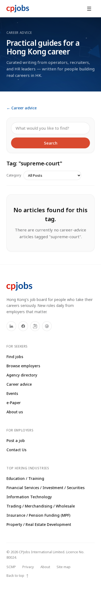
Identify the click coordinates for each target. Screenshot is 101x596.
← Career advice (21, 107)
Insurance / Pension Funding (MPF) (38, 515)
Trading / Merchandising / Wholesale (40, 506)
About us (14, 411)
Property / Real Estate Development (38, 524)
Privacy (28, 566)
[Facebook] (23, 326)
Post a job (15, 440)
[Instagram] (35, 326)
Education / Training (25, 478)
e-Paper (13, 402)
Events (12, 393)
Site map (64, 566)
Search (50, 143)
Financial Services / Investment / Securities (45, 487)
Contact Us (16, 449)
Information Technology (29, 496)
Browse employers (23, 365)
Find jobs (14, 356)
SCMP (11, 566)
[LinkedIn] (11, 326)
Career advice (19, 384)
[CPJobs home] (17, 8)
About (45, 566)
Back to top (17, 575)
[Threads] (47, 326)
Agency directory (21, 375)
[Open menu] (89, 8)
